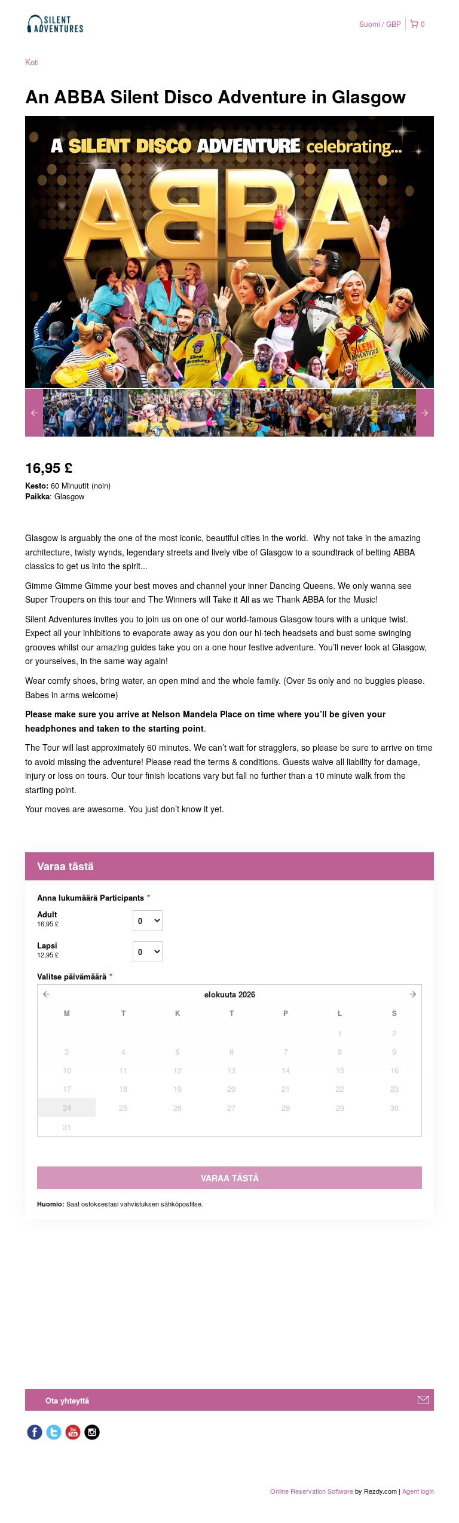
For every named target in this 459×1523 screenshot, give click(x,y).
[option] (76, 413)
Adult (48, 918)
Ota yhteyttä (67, 1400)
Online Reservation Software (311, 1491)
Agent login (418, 1491)
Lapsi (48, 949)
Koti (32, 61)
